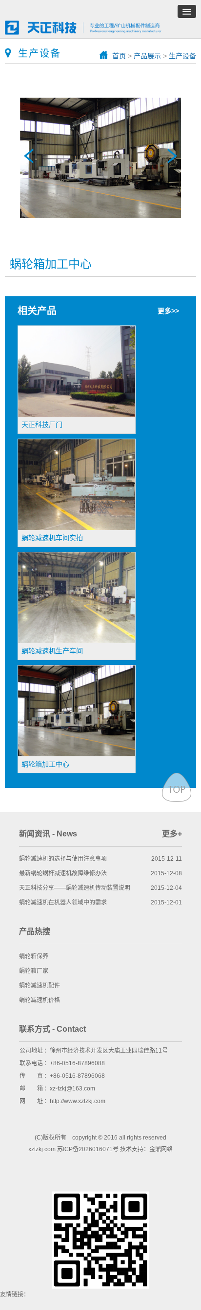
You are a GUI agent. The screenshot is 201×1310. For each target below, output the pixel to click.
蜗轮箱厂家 (33, 971)
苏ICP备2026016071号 (88, 1149)
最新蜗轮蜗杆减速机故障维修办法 (63, 873)
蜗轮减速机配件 (39, 985)
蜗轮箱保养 (33, 956)
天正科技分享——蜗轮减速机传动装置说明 (74, 888)
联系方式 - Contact (52, 1029)
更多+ (172, 834)
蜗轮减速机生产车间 (172, 156)
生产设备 (182, 56)
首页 (119, 56)
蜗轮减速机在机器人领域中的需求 (63, 902)
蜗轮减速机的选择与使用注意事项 (63, 858)
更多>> (168, 311)
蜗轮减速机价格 (39, 1000)
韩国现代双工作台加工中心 (29, 156)
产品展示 (147, 56)
